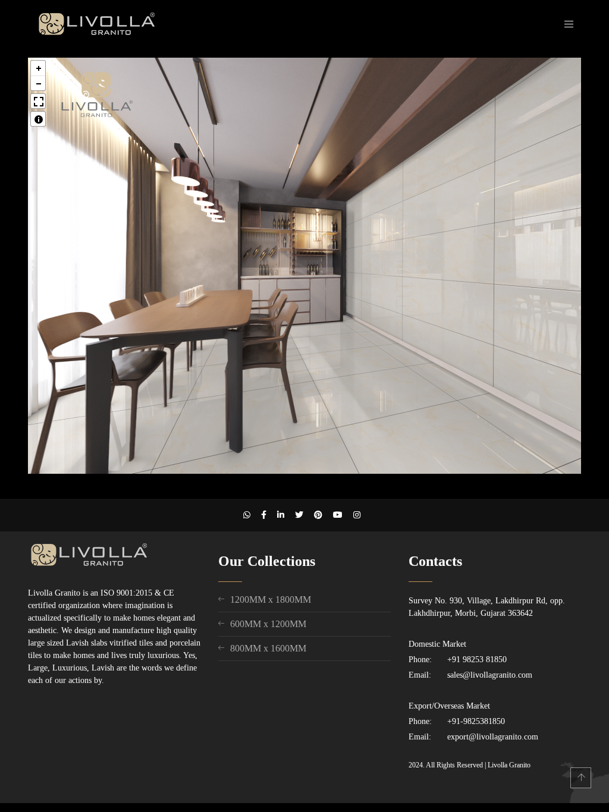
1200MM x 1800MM (270, 599)
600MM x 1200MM (268, 624)
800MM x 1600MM (268, 648)
